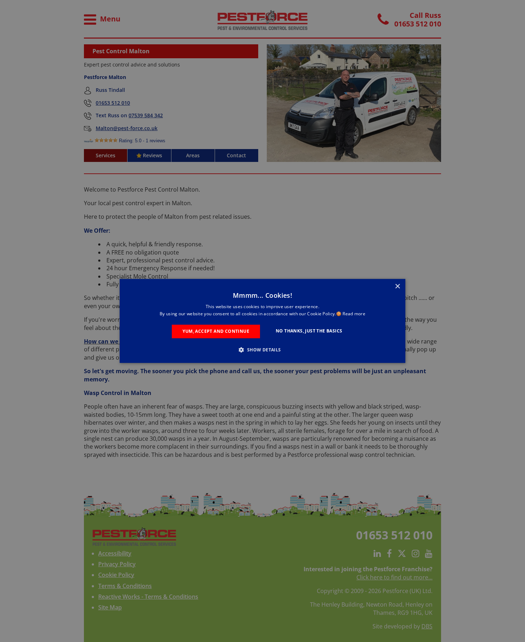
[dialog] (262, 321)
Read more (353, 314)
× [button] (397, 286)
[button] (262, 350)
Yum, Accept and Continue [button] (215, 331)
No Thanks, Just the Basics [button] (309, 331)
